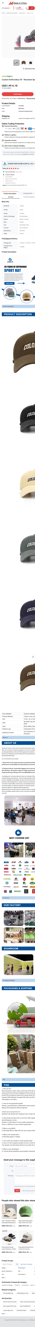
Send (17, 1190)
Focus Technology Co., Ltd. (22, 1320)
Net (19, 1271)
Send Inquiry (18, 94)
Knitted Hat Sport (21, 1310)
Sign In (4, 185)
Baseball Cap (30, 13)
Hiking (3, 1268)
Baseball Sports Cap (22, 1293)
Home (3, 13)
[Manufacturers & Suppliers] (18, 3)
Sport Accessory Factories (27, 1302)
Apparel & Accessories (12, 13)
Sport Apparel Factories (9, 1306)
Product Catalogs (27, 1264)
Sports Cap (22, 13)
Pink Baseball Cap (8, 1293)
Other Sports (21, 1274)
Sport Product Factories (10, 1302)
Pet (3, 1274)
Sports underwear (7, 1271)
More (3, 1313)
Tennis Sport (21, 1268)
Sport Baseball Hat (25, 1306)
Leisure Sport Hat (8, 1310)
